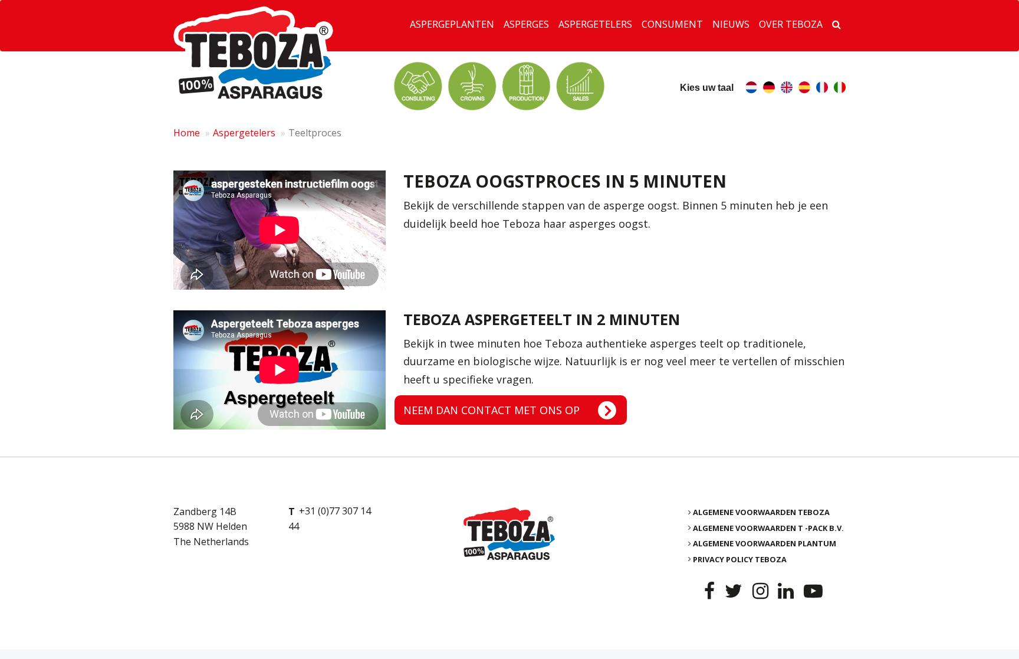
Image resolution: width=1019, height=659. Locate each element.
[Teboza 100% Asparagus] (509, 533)
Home (186, 132)
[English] (787, 88)
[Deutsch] (769, 88)
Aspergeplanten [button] (452, 24)
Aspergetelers (244, 132)
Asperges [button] (526, 24)
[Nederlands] (751, 88)
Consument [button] (672, 24)
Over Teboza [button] (791, 24)
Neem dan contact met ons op (491, 410)
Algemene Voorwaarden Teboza (761, 512)
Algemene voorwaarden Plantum (764, 543)
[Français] (822, 88)
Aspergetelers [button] (595, 24)
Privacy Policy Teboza (739, 558)
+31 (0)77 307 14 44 (329, 519)
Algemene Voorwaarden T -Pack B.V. (768, 527)
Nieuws (731, 24)
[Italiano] (840, 88)
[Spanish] (804, 88)
